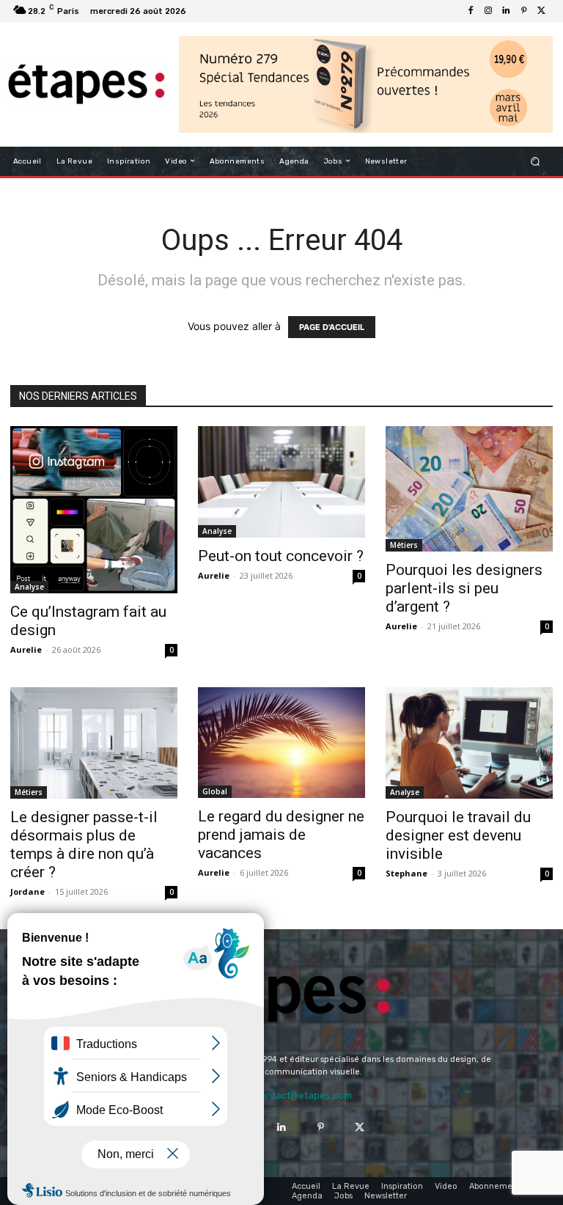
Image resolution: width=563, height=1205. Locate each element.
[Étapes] (86, 84)
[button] (535, 161)
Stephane (406, 873)
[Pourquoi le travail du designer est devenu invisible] (469, 743)
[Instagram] (488, 11)
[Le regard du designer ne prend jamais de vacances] (281, 742)
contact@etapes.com (303, 1095)
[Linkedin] (506, 11)
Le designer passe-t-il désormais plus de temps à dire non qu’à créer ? (84, 844)
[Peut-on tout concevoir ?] (281, 482)
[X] (541, 11)
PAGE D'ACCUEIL (331, 327)
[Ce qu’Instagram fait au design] (93, 509)
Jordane (27, 891)
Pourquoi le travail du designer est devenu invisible (458, 835)
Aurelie (26, 649)
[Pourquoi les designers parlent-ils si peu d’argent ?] (469, 489)
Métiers (404, 545)
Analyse (29, 587)
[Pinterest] (523, 11)
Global (214, 791)
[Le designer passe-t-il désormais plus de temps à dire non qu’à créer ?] (93, 743)
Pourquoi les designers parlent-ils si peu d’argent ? (464, 588)
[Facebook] (470, 11)
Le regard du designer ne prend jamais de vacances (281, 834)
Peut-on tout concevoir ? (281, 556)
